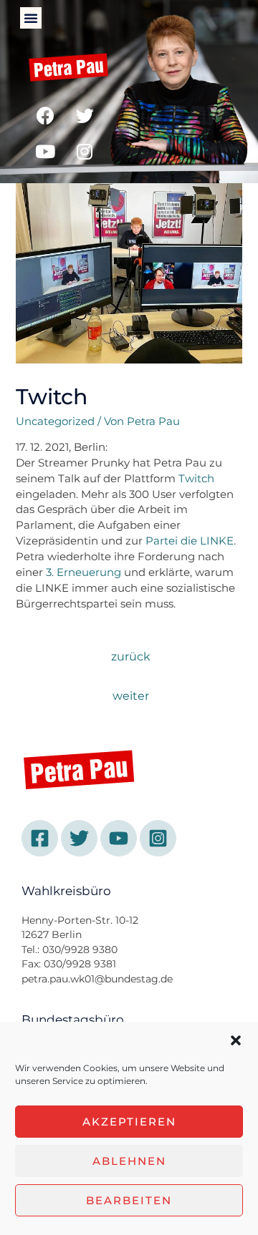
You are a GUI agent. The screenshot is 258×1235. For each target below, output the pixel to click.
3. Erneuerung (83, 572)
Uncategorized (55, 421)
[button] (236, 1040)
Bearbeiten (129, 1200)
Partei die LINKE (189, 540)
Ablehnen (129, 1161)
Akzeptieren (129, 1121)
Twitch (196, 478)
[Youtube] (45, 151)
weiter (131, 696)
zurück (130, 656)
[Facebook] (45, 115)
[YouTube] (118, 838)
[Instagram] (84, 151)
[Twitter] (84, 115)
